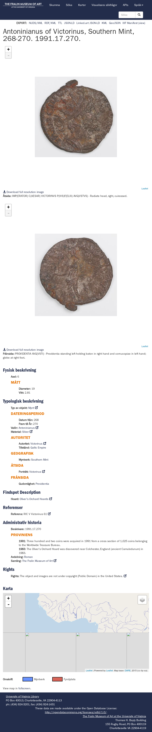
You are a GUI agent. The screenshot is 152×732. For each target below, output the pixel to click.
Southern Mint (39, 459)
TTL (60, 23)
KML (104, 23)
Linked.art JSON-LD (88, 23)
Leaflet (145, 188)
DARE (128, 670)
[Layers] (142, 599)
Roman (28, 557)
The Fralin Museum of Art (37, 561)
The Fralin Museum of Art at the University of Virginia (114, 716)
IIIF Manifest (130, 23)
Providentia (42, 483)
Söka (69, 5)
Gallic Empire (38, 447)
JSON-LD (69, 23)
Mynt (31, 408)
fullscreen (24, 688)
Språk (137, 5)
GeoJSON (115, 23)
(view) (141, 23)
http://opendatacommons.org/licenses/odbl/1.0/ (75, 712)
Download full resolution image (25, 192)
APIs (125, 5)
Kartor (82, 5)
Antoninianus (27, 428)
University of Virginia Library (22, 696)
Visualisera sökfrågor (104, 5)
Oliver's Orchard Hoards (34, 499)
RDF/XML (50, 23)
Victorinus (36, 443)
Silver (25, 432)
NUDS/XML (36, 23)
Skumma (54, 5)
